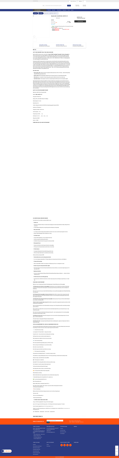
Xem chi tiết (53, 24)
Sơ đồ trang (48, 446)
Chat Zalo (117, 451)
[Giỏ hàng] (84, 1)
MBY (56, 22)
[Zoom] (34, 36)
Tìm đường (117, 448)
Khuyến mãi (64, 10)
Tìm (69, 5)
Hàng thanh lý (59, 10)
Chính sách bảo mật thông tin (37, 446)
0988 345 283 (8, 451)
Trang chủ (49, 10)
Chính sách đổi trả (35, 454)
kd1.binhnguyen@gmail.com (38, 437)
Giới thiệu (34, 444)
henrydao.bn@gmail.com (37, 438)
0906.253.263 (57, 29)
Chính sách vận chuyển (36, 447)
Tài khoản (61, 428)
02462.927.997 (38, 435)
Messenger (116, 454)
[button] (83, 416)
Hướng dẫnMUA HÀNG (84, 5)
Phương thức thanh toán (36, 449)
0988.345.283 (57, 30)
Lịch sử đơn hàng (62, 430)
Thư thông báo (62, 433)
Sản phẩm (53, 10)
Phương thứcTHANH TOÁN (77, 5)
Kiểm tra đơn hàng (73, 1)
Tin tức (69, 10)
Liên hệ (72, 10)
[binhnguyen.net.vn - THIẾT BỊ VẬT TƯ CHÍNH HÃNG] (37, 5)
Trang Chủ (35, 13)
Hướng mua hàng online (36, 452)
